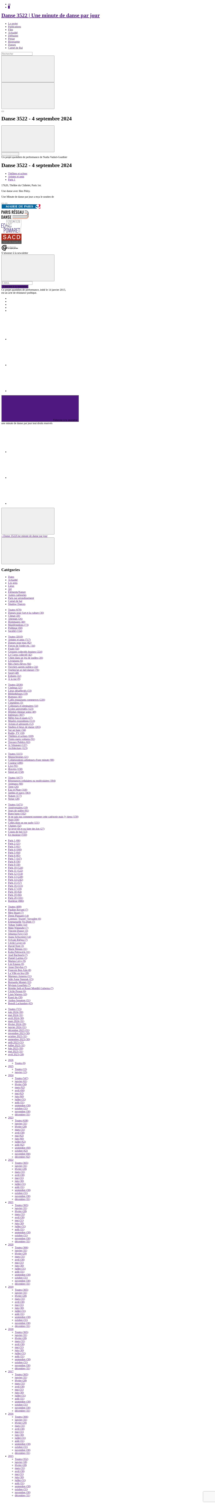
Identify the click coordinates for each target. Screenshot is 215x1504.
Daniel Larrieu (17, 958)
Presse (11, 38)
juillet (20, 1099)
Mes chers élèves (19, 663)
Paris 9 (14, 864)
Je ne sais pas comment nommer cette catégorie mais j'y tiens (43, 816)
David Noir (16, 946)
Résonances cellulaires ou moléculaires (32, 780)
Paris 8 (14, 861)
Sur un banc (17, 730)
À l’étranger (17, 745)
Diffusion (13, 35)
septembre (23, 1105)
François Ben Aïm (19, 970)
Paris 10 (15, 867)
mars (20, 1087)
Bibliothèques (18, 693)
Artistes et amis (16, 176)
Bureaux (15, 696)
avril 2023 (16, 1054)
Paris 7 (15, 858)
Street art (16, 772)
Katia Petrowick (19, 952)
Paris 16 (15, 885)
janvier (21, 1072)
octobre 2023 (17, 1036)
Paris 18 (15, 891)
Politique (15, 627)
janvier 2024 (17, 1027)
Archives (13, 307)
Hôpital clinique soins (22, 711)
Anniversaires (18, 807)
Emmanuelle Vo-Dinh (21, 921)
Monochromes (18, 756)
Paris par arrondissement (21, 598)
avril (20, 1090)
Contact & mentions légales (22, 310)
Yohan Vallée (17, 924)
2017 (10, 1371)
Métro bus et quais (20, 717)
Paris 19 (15, 894)
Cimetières (15, 702)
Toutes (15, 609)
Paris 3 (14, 846)
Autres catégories (17, 595)
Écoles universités (20, 708)
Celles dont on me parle (23, 822)
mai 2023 (15, 1051)
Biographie (14, 41)
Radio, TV (16, 733)
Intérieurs (16, 714)
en (9, 4)
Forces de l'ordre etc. (21, 645)
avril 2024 (16, 1018)
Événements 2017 (17, 301)
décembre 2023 (18, 1030)
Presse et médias (16, 304)
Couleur (15, 762)
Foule (13, 648)
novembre (22, 1111)
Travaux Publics (19, 742)
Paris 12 (15, 873)
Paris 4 (15, 849)
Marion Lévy (17, 961)
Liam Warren (17, 994)
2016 (10, 1413)
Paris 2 (14, 843)
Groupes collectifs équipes (25, 651)
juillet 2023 (16, 1045)
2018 (10, 1329)
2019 (10, 1286)
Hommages (16, 621)
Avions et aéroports (21, 724)
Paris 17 (15, 888)
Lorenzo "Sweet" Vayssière (24, 918)
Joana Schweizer (19, 936)
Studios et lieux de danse (24, 727)
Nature (15, 795)
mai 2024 (15, 1015)
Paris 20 (15, 897)
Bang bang (17, 813)
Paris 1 (11, 179)
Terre (13, 786)
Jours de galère (18, 810)
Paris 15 (15, 882)
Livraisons (15, 660)
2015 (10, 1456)
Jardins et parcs (19, 792)
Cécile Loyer (17, 942)
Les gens (12, 582)
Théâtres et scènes (17, 173)
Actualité (13, 32)
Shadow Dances (16, 604)
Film (10, 29)
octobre (21, 1108)
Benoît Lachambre (20, 1003)
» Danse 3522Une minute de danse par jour (24, 535)
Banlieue (16, 901)
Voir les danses (10, 154)
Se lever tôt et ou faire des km (26, 828)
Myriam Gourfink (19, 985)
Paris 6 (14, 855)
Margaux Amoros (20, 976)
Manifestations (18, 624)
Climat (14, 615)
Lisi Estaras (16, 964)
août (19, 1102)
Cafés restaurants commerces (26, 699)
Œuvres (15, 769)
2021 (10, 1202)
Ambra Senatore (19, 1000)
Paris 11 (15, 870)
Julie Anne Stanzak (20, 979)
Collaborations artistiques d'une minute (31, 759)
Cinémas (15, 687)
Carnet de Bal (15, 47)
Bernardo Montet (19, 982)
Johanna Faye (18, 933)
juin (19, 1096)
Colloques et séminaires (23, 705)
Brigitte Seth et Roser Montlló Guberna (30, 988)
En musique (17, 834)
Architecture (18, 748)
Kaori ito (15, 997)
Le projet (13, 23)
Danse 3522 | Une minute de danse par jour (50, 15)
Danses (12, 44)
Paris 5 (14, 852)
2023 (10, 1117)
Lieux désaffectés (20, 690)
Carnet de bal (15, 601)
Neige (13, 798)
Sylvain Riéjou (18, 939)
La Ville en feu (18, 973)
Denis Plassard (18, 915)
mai (19, 1093)
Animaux (15, 783)
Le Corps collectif (20, 654)
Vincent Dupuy (18, 930)
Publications (14, 26)
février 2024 (17, 1024)
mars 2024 (16, 1021)
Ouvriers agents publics (23, 666)
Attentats (15, 618)
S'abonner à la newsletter (15, 286)
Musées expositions (21, 721)
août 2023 (16, 1042)
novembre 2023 (19, 1033)
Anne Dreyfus (17, 967)
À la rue (14, 679)
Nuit (13, 819)
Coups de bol (17, 831)
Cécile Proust (17, 991)
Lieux (11, 586)
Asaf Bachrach (18, 955)
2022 (10, 1159)
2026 (10, 1060)
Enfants (14, 676)
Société (15, 631)
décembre (22, 1114)
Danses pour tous (19, 642)
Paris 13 (15, 876)
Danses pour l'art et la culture (26, 612)
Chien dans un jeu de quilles (25, 657)
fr (9, 7)
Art (10, 589)
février (21, 1084)
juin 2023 (15, 1048)
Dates (11, 576)
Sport (13, 672)
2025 (10, 1066)
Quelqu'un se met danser (23, 669)
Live (13, 766)
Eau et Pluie (17, 789)
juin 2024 (15, 1012)
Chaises (14, 825)
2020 (10, 1244)
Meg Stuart (16, 912)
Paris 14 (15, 879)
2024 (10, 1075)
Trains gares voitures (21, 739)
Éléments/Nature (17, 592)
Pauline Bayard (18, 909)
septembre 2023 (19, 1039)
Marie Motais (17, 949)
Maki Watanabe (18, 927)
